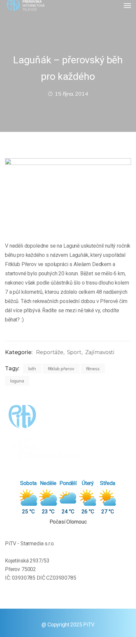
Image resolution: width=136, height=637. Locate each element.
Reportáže (49, 352)
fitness (93, 368)
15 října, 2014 (71, 93)
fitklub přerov (61, 368)
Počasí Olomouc (68, 522)
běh (32, 368)
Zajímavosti (99, 352)
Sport (74, 352)
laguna (17, 380)
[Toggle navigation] (127, 5)
